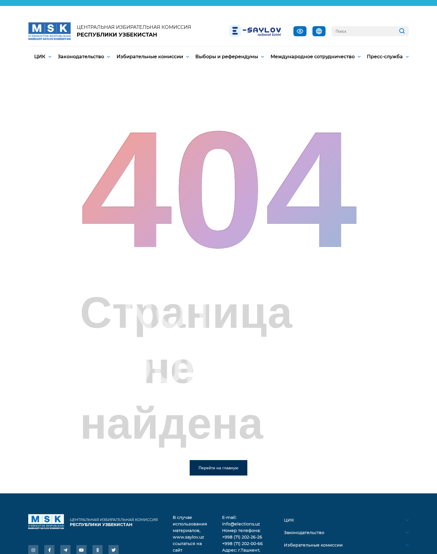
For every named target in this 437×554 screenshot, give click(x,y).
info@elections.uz (241, 524)
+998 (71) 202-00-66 (242, 543)
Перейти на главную (218, 467)
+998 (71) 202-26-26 (242, 537)
